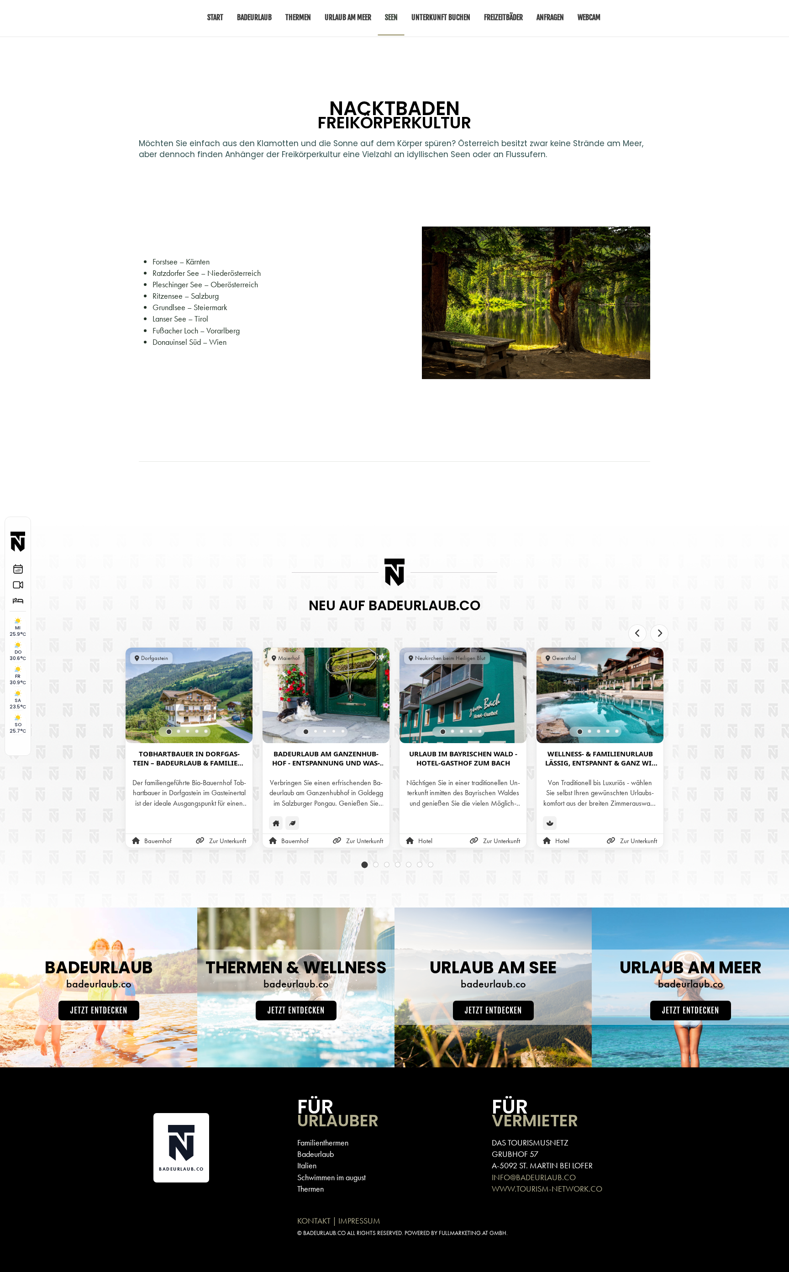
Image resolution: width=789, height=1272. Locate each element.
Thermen (310, 1188)
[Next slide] (659, 633)
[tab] (169, 731)
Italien (306, 1165)
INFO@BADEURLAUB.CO (534, 1177)
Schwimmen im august (331, 1177)
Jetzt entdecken (98, 1010)
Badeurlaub (315, 1154)
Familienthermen (322, 1142)
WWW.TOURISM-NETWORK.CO (547, 1188)
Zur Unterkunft (227, 840)
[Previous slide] (637, 633)
